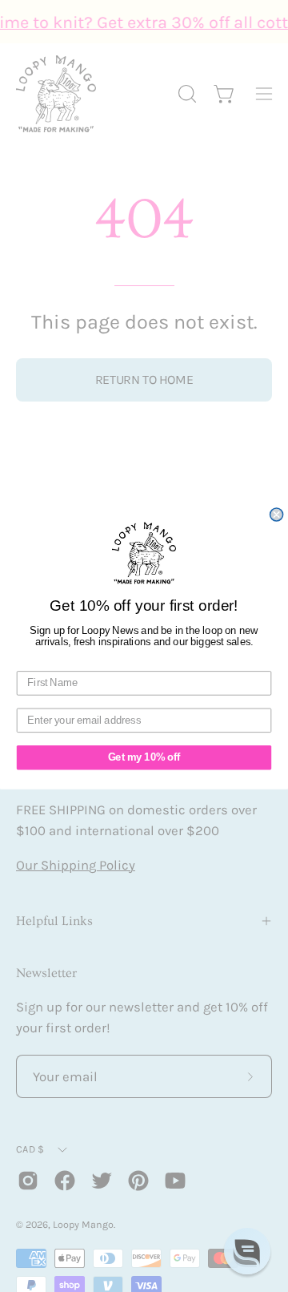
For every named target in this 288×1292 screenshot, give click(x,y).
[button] (247, 1251)
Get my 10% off (144, 757)
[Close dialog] (276, 514)
